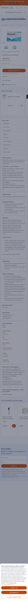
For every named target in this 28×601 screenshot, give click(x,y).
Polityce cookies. (13, 583)
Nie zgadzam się (14, 592)
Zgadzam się (14, 588)
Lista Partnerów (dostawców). (7, 584)
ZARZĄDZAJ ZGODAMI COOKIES (14, 597)
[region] (14, 582)
